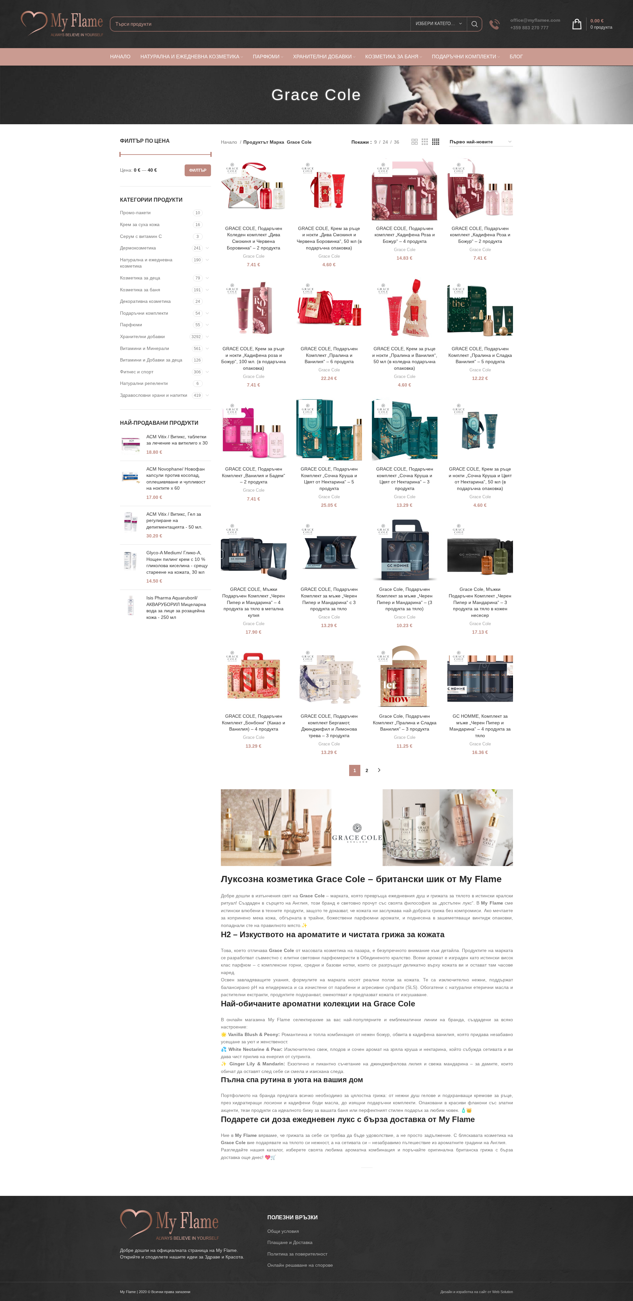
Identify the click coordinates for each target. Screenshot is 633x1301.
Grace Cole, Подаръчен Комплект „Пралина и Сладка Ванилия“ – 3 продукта (405, 722)
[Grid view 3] (425, 142)
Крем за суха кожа (140, 224)
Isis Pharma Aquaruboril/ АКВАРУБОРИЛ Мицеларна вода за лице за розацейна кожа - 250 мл (176, 607)
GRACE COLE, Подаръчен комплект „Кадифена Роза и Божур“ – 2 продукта (480, 235)
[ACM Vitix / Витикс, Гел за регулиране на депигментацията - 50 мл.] (130, 525)
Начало (229, 142)
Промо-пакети (135, 212)
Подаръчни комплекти (144, 313)
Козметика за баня (140, 289)
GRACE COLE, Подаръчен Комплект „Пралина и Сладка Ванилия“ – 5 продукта (480, 355)
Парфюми (131, 324)
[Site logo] (62, 23)
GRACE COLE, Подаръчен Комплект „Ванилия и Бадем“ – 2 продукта (253, 475)
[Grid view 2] (414, 142)
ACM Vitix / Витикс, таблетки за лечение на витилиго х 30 (177, 440)
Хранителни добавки (142, 336)
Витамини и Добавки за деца (151, 359)
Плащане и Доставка (290, 1242)
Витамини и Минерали (144, 348)
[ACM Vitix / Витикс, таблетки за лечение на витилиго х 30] (130, 445)
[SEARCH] (474, 24)
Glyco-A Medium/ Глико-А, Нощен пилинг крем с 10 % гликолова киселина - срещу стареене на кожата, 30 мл (177, 562)
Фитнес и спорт (136, 371)
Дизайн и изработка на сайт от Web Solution (476, 1292)
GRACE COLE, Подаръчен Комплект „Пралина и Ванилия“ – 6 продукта (329, 355)
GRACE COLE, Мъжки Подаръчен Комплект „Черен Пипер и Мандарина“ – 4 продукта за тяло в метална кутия (253, 602)
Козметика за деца (140, 277)
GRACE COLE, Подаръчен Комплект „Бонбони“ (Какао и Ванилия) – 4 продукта (253, 722)
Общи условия (283, 1231)
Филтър (197, 170)
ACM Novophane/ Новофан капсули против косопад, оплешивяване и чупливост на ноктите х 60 (175, 478)
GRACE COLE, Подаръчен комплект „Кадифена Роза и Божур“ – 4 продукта (405, 235)
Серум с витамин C (141, 236)
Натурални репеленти (144, 383)
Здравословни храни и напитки (153, 395)
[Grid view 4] (435, 142)
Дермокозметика (138, 247)
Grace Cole (253, 256)
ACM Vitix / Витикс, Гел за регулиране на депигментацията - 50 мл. (174, 520)
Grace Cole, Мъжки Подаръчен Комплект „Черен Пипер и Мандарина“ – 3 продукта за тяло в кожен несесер (480, 602)
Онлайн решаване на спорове (300, 1265)
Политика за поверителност (297, 1254)
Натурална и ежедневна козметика (146, 263)
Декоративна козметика (145, 301)
